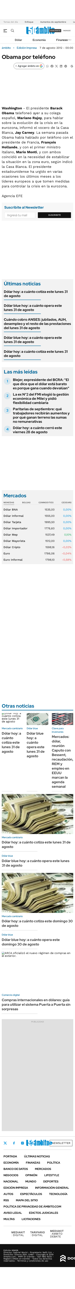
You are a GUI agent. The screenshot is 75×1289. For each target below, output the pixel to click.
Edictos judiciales (43, 1213)
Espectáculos (31, 1194)
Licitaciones (31, 1219)
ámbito (6, 47)
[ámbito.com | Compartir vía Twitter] (56, 66)
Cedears (67, 502)
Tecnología (58, 1194)
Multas (9, 1219)
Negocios (10, 1175)
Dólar (18, 40)
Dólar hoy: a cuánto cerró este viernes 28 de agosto (37, 430)
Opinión (31, 1175)
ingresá (67, 31)
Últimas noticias (37, 1156)
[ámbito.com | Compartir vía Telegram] (65, 66)
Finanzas (62, 40)
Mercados (43, 1169)
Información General (52, 1188)
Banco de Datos (15, 1169)
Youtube (41, 1143)
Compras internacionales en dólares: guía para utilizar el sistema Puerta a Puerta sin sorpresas (36, 1004)
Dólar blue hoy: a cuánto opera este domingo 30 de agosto (31, 942)
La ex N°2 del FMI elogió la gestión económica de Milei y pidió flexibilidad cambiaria (41, 398)
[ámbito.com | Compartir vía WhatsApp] (47, 66)
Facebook (14, 1143)
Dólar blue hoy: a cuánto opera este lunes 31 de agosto (33, 307)
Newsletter (61, 1143)
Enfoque (29, 22)
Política (53, 1163)
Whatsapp (50, 1143)
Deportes (50, 1181)
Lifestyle (51, 1175)
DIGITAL (18, 1234)
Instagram (22, 1143)
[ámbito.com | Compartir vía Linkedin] (61, 66)
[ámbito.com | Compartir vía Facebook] (52, 66)
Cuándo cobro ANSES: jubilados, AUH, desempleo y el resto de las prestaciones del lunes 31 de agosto (37, 323)
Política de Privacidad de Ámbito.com (32, 1206)
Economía (39, 40)
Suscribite (54, 215)
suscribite (55, 31)
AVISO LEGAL (12, 1213)
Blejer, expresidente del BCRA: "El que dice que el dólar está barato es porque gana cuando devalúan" (41, 383)
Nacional (10, 1181)
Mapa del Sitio (27, 1200)
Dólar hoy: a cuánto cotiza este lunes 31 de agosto (36, 293)
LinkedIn (31, 1143)
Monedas (8, 502)
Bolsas (26, 502)
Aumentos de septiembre (53, 22)
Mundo (30, 1181)
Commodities (46, 502)
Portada (10, 1156)
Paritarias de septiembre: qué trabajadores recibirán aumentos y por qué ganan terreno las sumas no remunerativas (41, 415)
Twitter (5, 1143)
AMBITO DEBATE (57, 1233)
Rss (6, 1200)
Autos (8, 1194)
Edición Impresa (15, 1188)
